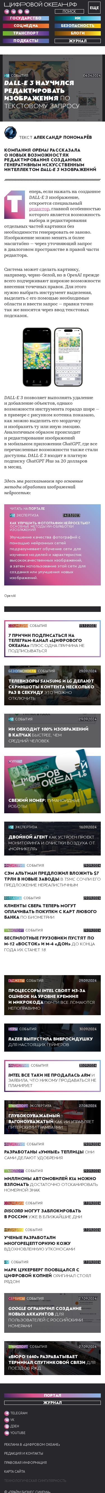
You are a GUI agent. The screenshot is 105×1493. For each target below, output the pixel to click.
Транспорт (26, 33)
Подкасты (25, 41)
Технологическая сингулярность (35, 1481)
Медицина (14, 1230)
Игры (13, 1029)
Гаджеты (16, 981)
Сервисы (16, 1299)
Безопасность (78, 26)
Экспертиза (27, 515)
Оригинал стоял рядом (47, 1275)
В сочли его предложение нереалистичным (52, 879)
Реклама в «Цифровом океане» (32, 1445)
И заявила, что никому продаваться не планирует (52, 1080)
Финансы (13, 898)
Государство (25, 18)
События (19, 76)
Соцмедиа (26, 26)
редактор (39, 209)
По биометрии (50, 911)
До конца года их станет (49, 944)
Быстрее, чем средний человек (48, 735)
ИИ (78, 18)
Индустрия (14, 865)
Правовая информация (25, 1463)
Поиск (69, 11)
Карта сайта (14, 1472)
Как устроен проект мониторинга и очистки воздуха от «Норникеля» (51, 843)
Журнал (78, 41)
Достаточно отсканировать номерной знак (51, 1184)
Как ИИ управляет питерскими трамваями (51, 1121)
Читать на (27, 509)
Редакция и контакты (23, 1453)
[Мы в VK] (13, 11)
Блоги (78, 33)
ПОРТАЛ (52, 1395)
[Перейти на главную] (40, 4)
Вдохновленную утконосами (39, 1243)
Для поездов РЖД (51, 1362)
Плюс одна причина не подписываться (46, 643)
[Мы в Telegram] (6, 11)
